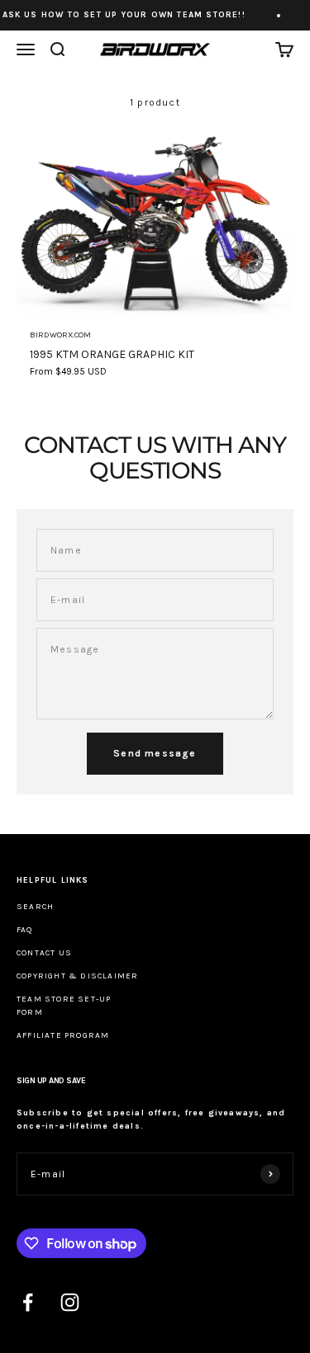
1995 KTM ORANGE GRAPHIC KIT (112, 354)
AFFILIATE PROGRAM (63, 1035)
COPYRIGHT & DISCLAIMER (77, 976)
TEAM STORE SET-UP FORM (64, 1005)
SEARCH (35, 907)
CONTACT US (44, 953)
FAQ (25, 930)
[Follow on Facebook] (28, 1302)
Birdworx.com (60, 335)
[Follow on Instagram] (70, 1302)
